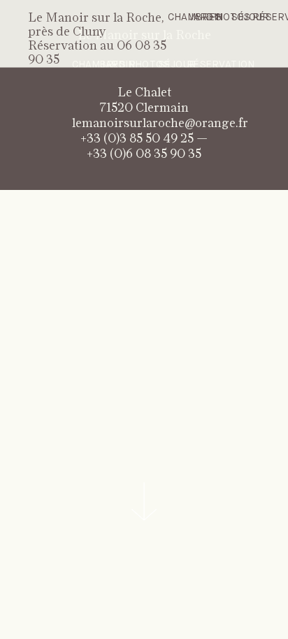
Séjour (250, 17)
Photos (230, 17)
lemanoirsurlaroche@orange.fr (160, 123)
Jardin (206, 17)
